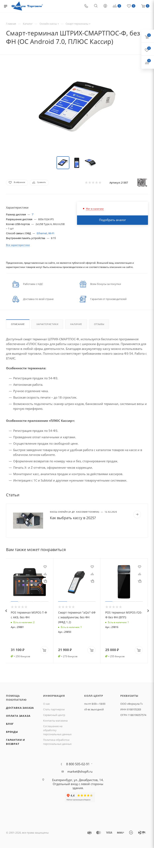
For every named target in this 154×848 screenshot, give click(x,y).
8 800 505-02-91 (78, 764)
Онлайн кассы (48, 23)
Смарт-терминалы (77, 23)
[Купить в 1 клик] (45, 581)
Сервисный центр (54, 715)
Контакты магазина (55, 720)
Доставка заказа (20, 708)
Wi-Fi (51, 233)
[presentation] (6, 611)
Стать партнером (54, 709)
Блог (10, 724)
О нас (46, 704)
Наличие (76, 324)
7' (33, 214)
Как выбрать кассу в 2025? (73, 517)
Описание (17, 324)
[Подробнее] (137, 514)
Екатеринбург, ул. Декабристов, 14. (78, 780)
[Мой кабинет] (105, 6)
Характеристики (47, 324)
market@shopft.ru (79, 771)
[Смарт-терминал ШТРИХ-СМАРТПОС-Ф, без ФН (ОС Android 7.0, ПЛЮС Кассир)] (77, 106)
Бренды (12, 732)
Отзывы (99, 324)
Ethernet (42, 233)
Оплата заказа (18, 716)
